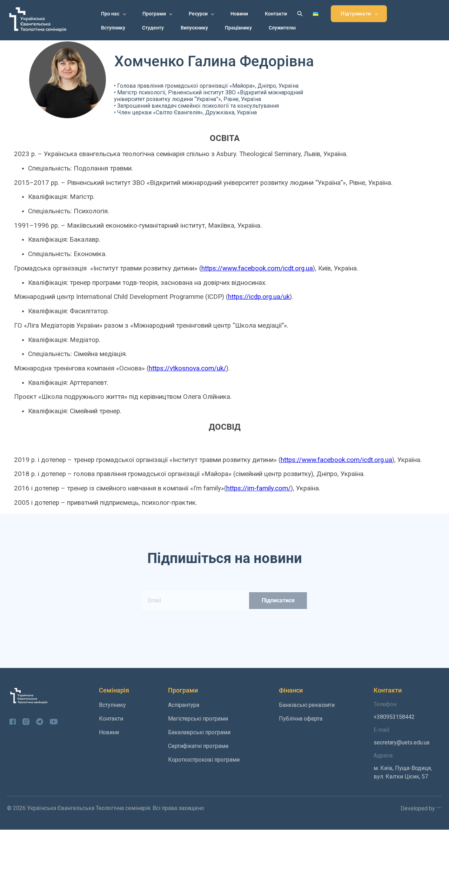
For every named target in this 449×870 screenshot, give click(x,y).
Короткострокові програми (204, 759)
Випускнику (194, 28)
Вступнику (113, 28)
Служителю (282, 28)
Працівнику (238, 28)
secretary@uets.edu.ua (401, 736)
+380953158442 (394, 710)
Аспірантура (183, 705)
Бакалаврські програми (199, 732)
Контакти (276, 13)
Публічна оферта (300, 718)
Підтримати (356, 13)
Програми (154, 13)
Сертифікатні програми (198, 746)
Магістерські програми (198, 718)
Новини (239, 13)
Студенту (153, 28)
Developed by (418, 808)
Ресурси (198, 13)
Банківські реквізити (307, 705)
